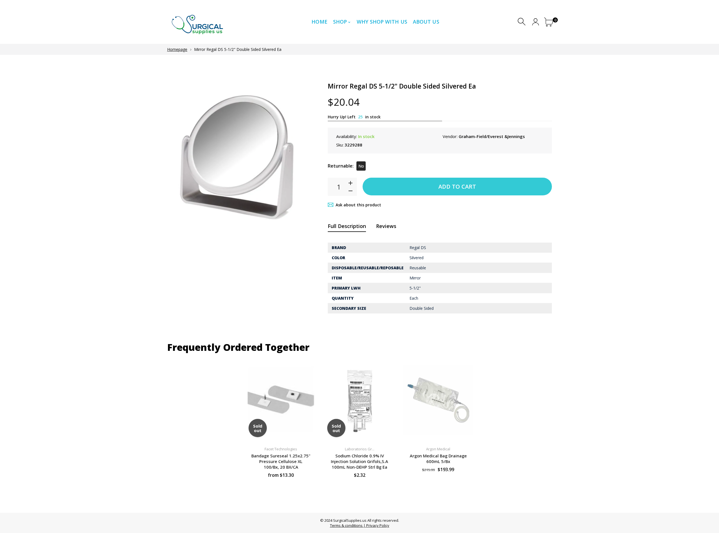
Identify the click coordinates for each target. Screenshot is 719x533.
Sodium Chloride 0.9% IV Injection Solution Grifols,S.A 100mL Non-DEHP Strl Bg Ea (359, 461)
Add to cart (457, 186)
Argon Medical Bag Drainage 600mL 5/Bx (438, 458)
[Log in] (535, 21)
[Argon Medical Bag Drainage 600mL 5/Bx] (438, 399)
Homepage (177, 49)
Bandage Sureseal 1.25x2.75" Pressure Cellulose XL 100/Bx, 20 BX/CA (280, 461)
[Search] (522, 21)
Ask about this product (358, 204)
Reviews (386, 226)
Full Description (347, 226)
